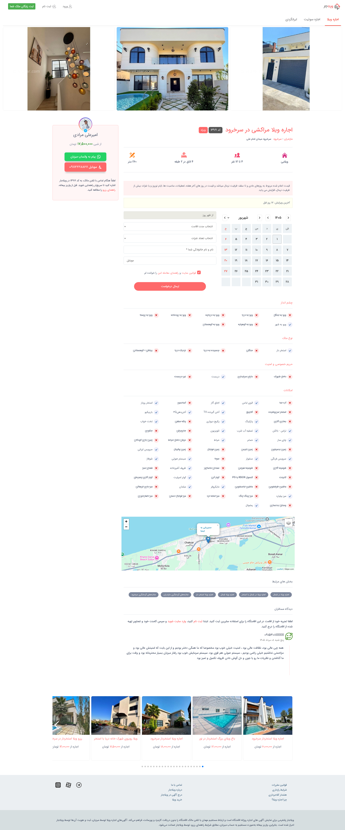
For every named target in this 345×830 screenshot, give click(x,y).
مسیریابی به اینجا (206, 529)
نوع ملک (287, 338)
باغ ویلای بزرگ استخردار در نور (217, 738)
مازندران (288, 139)
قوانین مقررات (279, 785)
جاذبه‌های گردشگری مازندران (176, 594)
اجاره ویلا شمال (227, 594)
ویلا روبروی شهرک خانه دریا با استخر (115, 738)
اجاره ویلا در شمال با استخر (254, 594)
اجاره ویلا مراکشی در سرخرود (259, 130)
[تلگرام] (79, 785)
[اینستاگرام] (58, 785)
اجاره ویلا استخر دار (204, 594)
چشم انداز (287, 302)
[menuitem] (67, 6)
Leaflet (280, 568)
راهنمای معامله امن (168, 273)
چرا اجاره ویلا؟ (279, 800)
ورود (65, 6)
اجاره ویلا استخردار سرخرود (268, 738)
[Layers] (289, 523)
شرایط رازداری (279, 790)
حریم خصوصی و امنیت (279, 364)
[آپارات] (68, 786)
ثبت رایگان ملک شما (22, 6)
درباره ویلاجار (175, 790)
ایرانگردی (291, 19)
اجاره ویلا (333, 19)
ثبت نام (46, 6)
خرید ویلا (177, 800)
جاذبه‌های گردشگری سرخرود (143, 594)
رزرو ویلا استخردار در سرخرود (65, 738)
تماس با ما (176, 785)
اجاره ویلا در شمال (281, 594)
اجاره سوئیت (312, 19)
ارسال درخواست (170, 286)
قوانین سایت (189, 273)
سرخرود (277, 139)
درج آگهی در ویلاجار (171, 795)
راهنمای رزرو (109, 190)
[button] (7, 73)
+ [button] (126, 521)
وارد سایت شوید (176, 621)
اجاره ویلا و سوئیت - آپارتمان (329, 6)
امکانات (288, 390)
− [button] (126, 527)
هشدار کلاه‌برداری (277, 795)
